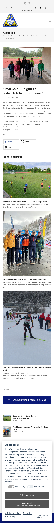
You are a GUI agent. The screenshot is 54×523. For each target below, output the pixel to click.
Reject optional (27, 495)
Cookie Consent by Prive (42, 516)
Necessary (20, 486)
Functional (39, 486)
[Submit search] (48, 389)
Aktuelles (14, 36)
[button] (50, 21)
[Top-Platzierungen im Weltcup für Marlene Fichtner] (27, 243)
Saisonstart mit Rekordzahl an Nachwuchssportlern (25, 201)
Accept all (27, 504)
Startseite (6, 36)
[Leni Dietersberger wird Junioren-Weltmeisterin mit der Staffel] (27, 328)
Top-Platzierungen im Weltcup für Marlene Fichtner (25, 279)
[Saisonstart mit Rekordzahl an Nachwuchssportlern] (27, 180)
